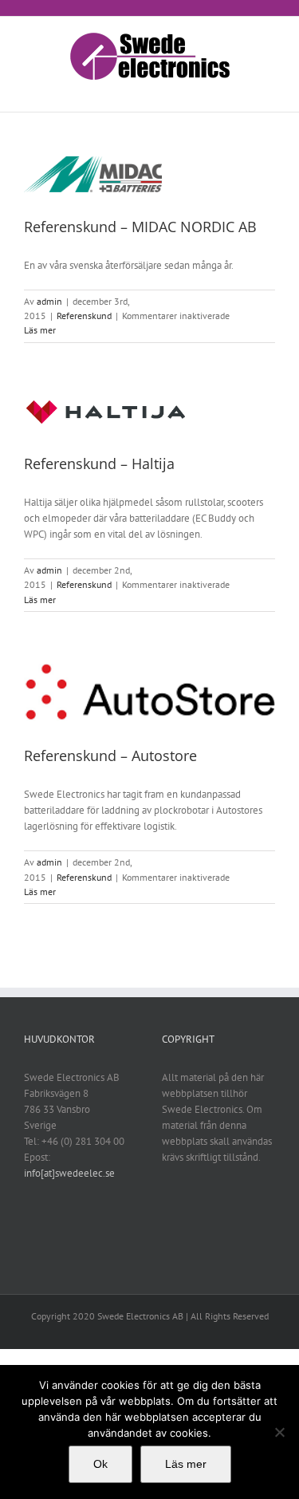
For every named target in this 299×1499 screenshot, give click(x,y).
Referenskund (84, 315)
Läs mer (40, 330)
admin (49, 301)
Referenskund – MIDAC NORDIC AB (140, 226)
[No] (279, 1432)
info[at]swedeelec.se (69, 1173)
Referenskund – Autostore (110, 755)
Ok (100, 1464)
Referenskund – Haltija (99, 463)
